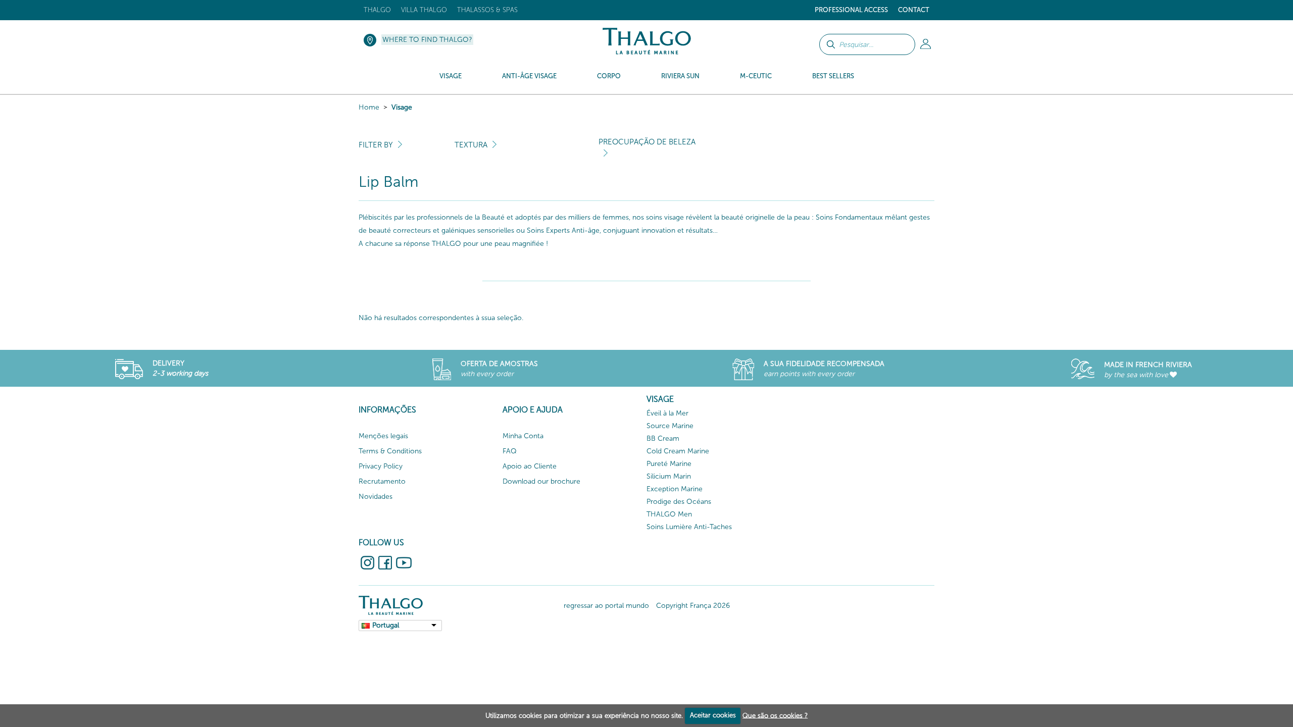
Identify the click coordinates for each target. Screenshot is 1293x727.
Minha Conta (523, 436)
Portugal (385, 625)
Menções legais (383, 436)
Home (369, 107)
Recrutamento (382, 481)
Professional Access (851, 10)
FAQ (510, 451)
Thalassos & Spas (487, 10)
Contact (913, 10)
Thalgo (377, 10)
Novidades (375, 496)
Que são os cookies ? (775, 715)
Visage (401, 107)
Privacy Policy (381, 466)
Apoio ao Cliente (530, 466)
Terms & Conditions (390, 451)
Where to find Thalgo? (427, 39)
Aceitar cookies (713, 715)
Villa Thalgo (424, 10)
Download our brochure (541, 481)
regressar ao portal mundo (606, 605)
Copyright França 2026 (693, 605)
